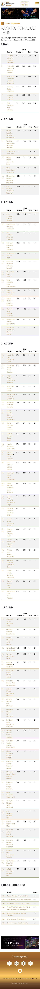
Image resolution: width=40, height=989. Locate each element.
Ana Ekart (10, 99)
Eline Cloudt (11, 650)
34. (3, 423)
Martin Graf (10, 272)
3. (2, 76)
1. (2, 56)
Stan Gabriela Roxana (10, 776)
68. (3, 782)
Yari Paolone (10, 151)
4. (2, 87)
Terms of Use (17, 978)
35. (3, 434)
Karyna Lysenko (26, 903)
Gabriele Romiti (12, 923)
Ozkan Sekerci (11, 919)
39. (3, 473)
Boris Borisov (11, 319)
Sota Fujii (10, 87)
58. (3, 681)
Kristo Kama (11, 224)
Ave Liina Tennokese (24, 900)
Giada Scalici (10, 747)
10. (3, 157)
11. (3, 168)
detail (3, 896)
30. (3, 386)
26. (3, 327)
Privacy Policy (26, 978)
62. (3, 720)
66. (3, 761)
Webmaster (33, 978)
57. (3, 670)
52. (3, 629)
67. (3, 772)
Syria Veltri (9, 666)
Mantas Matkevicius (13, 913)
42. (3, 508)
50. (3, 591)
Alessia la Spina (23, 896)
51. (3, 619)
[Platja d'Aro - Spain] (20, 13)
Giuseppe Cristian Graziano (9, 743)
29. (3, 376)
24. (3, 309)
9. (2, 151)
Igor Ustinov (10, 861)
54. (3, 648)
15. (3, 224)
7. (2, 131)
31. (3, 394)
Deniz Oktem (21, 919)
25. (3, 319)
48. (3, 571)
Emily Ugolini (10, 634)
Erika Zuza (10, 154)
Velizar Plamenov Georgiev (15, 907)
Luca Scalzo (10, 253)
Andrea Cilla (11, 394)
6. (2, 103)
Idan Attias (10, 386)
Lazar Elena (11, 448)
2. (2, 66)
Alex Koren (10, 402)
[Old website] (20, 942)
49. (3, 581)
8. (2, 141)
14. (3, 214)
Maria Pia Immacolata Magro (11, 502)
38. (3, 462)
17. (3, 243)
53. (3, 638)
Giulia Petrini (10, 797)
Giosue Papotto (12, 896)
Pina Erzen (10, 172)
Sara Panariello (23, 923)
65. (3, 751)
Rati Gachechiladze (13, 903)
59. (3, 689)
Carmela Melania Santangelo (10, 417)
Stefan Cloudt (10, 648)
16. (3, 232)
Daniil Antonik (11, 900)
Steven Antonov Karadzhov (10, 485)
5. (2, 95)
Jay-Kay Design (24, 983)
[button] (20, 23)
